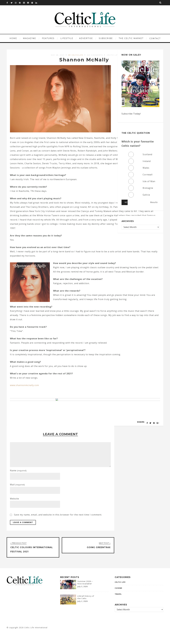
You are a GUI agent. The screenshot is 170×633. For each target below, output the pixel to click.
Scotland (147, 154)
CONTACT (155, 38)
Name (18, 470)
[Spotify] (33, 2)
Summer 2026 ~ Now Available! (85, 582)
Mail (17, 484)
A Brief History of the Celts (85, 597)
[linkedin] (37, 2)
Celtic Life (113, 55)
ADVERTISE (86, 38)
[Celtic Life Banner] (74, 400)
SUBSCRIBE (106, 38)
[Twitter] (13, 2)
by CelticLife (75, 55)
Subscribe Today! (131, 113)
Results (154, 202)
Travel (118, 594)
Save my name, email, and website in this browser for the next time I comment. (58, 514)
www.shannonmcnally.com (24, 385)
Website (14, 498)
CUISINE (118, 588)
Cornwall (147, 174)
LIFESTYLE (66, 38)
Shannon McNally (85, 60)
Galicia (146, 194)
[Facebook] (9, 2)
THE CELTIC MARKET (131, 38)
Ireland (147, 161)
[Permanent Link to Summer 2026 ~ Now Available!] (68, 588)
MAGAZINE (29, 38)
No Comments (95, 55)
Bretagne (148, 188)
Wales (146, 167)
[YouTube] (29, 2)
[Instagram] (17, 2)
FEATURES (48, 38)
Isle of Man (149, 181)
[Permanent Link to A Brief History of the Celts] (68, 603)
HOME (13, 38)
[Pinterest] (21, 2)
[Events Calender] (25, 2)
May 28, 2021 (57, 55)
